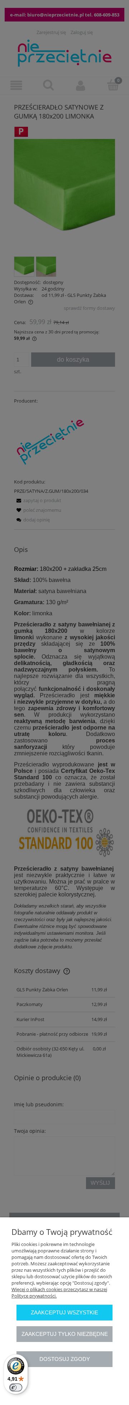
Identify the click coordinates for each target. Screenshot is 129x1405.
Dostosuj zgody (64, 1359)
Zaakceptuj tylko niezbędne (65, 1334)
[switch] (15, 1387)
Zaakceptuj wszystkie (64, 1312)
